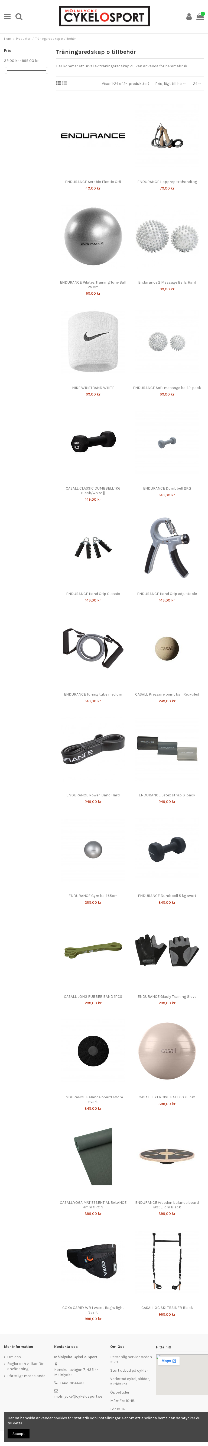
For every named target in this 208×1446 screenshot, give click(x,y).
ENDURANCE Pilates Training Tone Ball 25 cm (93, 284)
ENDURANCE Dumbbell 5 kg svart (167, 895)
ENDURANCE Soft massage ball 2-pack (167, 387)
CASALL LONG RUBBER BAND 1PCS (93, 996)
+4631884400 (72, 1383)
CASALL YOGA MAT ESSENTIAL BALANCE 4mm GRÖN (93, 1204)
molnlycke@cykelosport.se (78, 1396)
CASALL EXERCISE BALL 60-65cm (167, 1097)
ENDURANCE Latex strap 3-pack (167, 795)
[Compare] (89, 175)
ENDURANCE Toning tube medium (93, 694)
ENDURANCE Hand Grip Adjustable (167, 593)
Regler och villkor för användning (25, 1366)
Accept (18, 1433)
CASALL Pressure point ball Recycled (167, 694)
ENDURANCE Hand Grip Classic (93, 593)
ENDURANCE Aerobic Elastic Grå (93, 181)
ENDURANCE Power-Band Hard (93, 795)
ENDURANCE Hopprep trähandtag (167, 181)
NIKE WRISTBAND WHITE (93, 387)
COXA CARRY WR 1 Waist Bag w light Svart (93, 1310)
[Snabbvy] (97, 175)
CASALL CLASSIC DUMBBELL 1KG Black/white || (93, 490)
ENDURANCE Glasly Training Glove (167, 996)
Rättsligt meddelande (26, 1376)
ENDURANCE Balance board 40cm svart (93, 1099)
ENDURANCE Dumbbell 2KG (167, 488)
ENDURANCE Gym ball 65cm (93, 895)
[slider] (6, 70)
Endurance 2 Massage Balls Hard (167, 282)
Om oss (14, 1357)
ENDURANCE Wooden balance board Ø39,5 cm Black (167, 1204)
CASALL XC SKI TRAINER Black (167, 1307)
